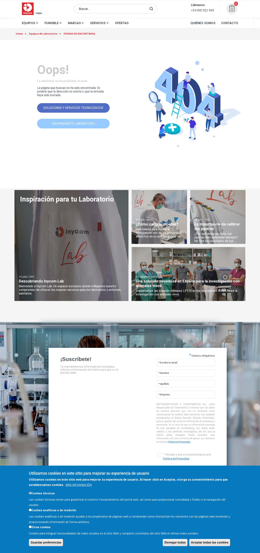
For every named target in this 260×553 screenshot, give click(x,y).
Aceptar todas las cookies (209, 542)
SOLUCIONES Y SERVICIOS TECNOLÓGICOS (73, 108)
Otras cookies (40, 527)
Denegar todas (175, 542)
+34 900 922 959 (202, 10)
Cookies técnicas (43, 493)
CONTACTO (229, 23)
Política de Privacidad (179, 442)
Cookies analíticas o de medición (53, 510)
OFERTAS (122, 23)
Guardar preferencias (46, 542)
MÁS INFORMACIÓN (78, 485)
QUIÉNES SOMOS (203, 23)
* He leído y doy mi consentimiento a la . (187, 456)
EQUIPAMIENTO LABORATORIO (73, 123)
